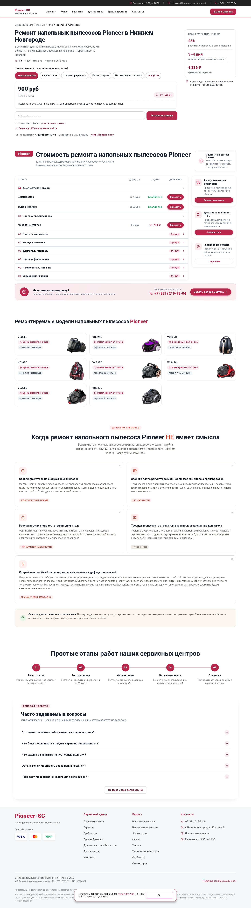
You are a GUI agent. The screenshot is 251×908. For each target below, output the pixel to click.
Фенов (136, 839)
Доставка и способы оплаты (100, 845)
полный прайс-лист (102, 134)
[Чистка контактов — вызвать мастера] (175, 225)
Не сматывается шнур (128, 75)
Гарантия (77, 11)
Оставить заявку (162, 115)
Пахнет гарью (100, 75)
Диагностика (95, 11)
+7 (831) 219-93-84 (227, 3)
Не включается (26, 75)
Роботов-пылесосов (144, 821)
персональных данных (53, 123)
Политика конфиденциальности (219, 881)
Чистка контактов (29, 225)
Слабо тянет (49, 75)
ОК (159, 895)
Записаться (214, 232)
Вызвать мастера (214, 200)
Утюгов (136, 845)
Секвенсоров (139, 863)
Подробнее (214, 261)
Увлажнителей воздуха (145, 851)
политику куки (126, 893)
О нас (64, 11)
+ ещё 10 (153, 75)
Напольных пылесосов (145, 827)
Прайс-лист (90, 833)
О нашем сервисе (94, 821)
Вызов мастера (223, 11)
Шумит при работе (75, 75)
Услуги (50, 11)
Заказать (175, 197)
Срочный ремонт (93, 839)
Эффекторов (139, 833)
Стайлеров (138, 857)
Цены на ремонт (117, 11)
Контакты (138, 11)
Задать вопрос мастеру (209, 292)
